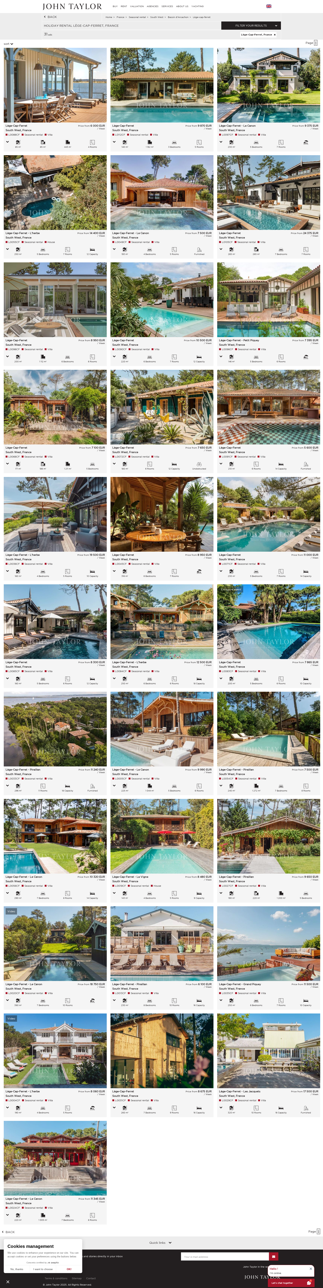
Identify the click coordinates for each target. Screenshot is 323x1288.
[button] (7, 1281)
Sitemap (77, 1278)
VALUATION (137, 6)
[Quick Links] (170, 1243)
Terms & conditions (56, 1278)
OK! (69, 1269)
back (52, 16)
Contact (91, 1278)
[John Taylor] (72, 6)
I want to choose (43, 1269)
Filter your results (251, 25)
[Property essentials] (7, 142)
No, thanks (16, 1269)
